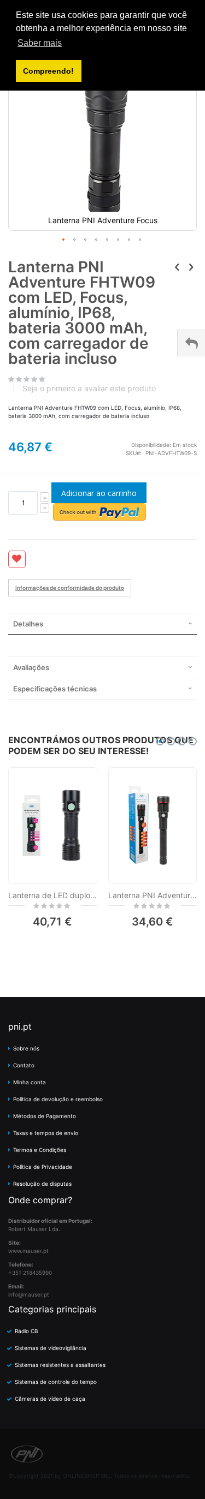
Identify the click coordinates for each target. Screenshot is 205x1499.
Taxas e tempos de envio (45, 1133)
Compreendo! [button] (48, 71)
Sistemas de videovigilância (50, 1348)
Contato (23, 1065)
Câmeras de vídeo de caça (50, 1398)
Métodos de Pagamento (44, 1116)
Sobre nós (26, 1048)
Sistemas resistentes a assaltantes (60, 1364)
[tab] (102, 624)
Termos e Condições (39, 1149)
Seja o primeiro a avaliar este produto (89, 388)
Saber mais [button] (39, 42)
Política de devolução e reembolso (58, 1099)
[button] (64, 240)
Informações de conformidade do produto (69, 587)
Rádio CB (26, 1331)
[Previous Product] (177, 266)
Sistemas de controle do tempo (56, 1381)
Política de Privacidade (42, 1166)
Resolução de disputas (42, 1183)
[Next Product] (191, 266)
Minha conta (29, 1082)
